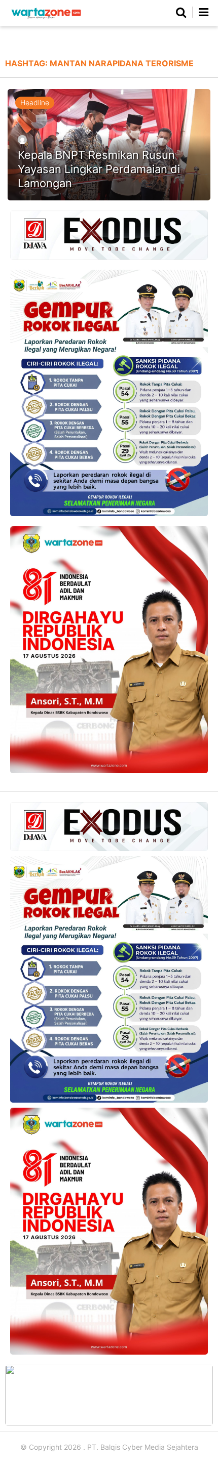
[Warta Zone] (46, 19)
